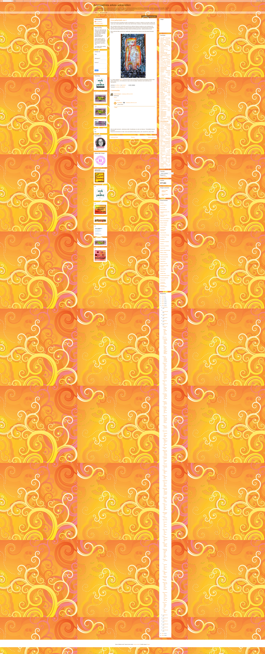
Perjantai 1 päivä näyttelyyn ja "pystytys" (165, 396)
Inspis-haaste (163, 232)
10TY (164, 37)
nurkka (161, 129)
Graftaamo (162, 66)
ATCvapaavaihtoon (164, 58)
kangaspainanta (167, 86)
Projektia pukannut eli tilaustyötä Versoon (165, 410)
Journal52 (162, 86)
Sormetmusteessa (164, 277)
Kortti (169, 91)
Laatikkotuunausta (163, 104)
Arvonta (162, 54)
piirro (165, 134)
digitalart (164, 61)
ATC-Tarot (168, 57)
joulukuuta (165, 307)
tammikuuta (165, 630)
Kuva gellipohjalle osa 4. (165, 610)
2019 (163, 298)
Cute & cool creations (165, 218)
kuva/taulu (117, 87)
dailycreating (168, 60)
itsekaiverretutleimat (164, 80)
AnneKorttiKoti (163, 205)
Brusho (168, 59)
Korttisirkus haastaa (164, 241)
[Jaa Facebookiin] (133, 85)
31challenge (168, 38)
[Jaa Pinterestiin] (134, 85)
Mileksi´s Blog (163, 252)
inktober (169, 73)
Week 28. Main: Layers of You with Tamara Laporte (165, 367)
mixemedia (162, 124)
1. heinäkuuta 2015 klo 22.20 (131, 102)
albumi (161, 43)
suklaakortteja (162, 149)
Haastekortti (163, 69)
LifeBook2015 (163, 112)
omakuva (161, 132)
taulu (161, 153)
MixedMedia (122, 87)
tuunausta (168, 158)
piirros (169, 134)
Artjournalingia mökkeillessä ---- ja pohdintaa (165, 442)
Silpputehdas (163, 269)
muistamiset (162, 126)
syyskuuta (165, 317)
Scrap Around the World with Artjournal (165, 507)
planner (166, 135)
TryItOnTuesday (163, 157)
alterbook (162, 44)
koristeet (161, 91)
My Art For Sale (103, 12)
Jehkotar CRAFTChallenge (165, 82)
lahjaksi (168, 107)
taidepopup (168, 150)
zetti (165, 167)
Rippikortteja (165, 381)
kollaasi (169, 90)
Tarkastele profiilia (99, 23)
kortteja (165, 91)
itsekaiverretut (163, 79)
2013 (163, 635)
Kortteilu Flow (163, 237)
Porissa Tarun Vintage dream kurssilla (165, 359)
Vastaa (115, 97)
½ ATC (161, 37)
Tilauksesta (167, 155)
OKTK (169, 129)
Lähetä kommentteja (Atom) (134, 141)
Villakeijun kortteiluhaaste (163, 286)
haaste (168, 66)
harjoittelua (168, 71)
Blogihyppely (162, 59)
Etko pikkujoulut (167, 64)
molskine (161, 125)
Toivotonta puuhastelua (163, 283)
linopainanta (163, 116)
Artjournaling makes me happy (165, 532)
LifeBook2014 (163, 111)
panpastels (162, 133)
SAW (161, 142)
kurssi (169, 98)
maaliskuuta (165, 623)
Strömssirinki (162, 148)
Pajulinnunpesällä (164, 256)
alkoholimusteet (167, 43)
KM (166, 90)
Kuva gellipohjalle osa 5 (165, 573)
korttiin (166, 95)
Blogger (148, 644)
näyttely (165, 129)
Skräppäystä (163, 146)
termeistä (161, 155)
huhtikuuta (165, 620)
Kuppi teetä (162, 248)
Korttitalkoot (162, 98)
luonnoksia (168, 116)
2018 (163, 300)
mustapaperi (168, 126)
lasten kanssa (165, 108)
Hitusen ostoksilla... (165, 560)
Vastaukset (117, 100)
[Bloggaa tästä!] (130, 85)
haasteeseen (163, 67)
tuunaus (161, 158)
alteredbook (167, 44)
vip (160, 162)
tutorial (169, 157)
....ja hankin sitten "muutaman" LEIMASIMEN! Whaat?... (165, 350)
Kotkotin (162, 243)
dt (160, 62)
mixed (169, 119)
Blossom (164, 337)
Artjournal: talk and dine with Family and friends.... (165, 586)
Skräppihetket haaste (164, 275)
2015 (163, 305)
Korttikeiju (162, 239)
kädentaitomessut (163, 102)
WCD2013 (162, 164)
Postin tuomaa (165, 517)
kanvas (165, 87)
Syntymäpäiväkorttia (165, 467)
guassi (165, 66)
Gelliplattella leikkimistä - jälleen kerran (165, 483)
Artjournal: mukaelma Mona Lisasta (165, 499)
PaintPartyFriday (167, 132)
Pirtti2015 (162, 135)
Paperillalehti (163, 259)
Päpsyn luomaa (163, 263)
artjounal (162, 51)
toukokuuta (165, 617)
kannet (161, 87)
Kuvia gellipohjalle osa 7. (165, 471)
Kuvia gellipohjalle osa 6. (165, 477)
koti (166, 98)
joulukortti (168, 84)
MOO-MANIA (167, 125)
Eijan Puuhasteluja (164, 220)
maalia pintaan (165, 117)
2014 (166, 37)
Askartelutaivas (163, 209)
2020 (163, 296)
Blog (96, 12)
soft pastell (162, 147)
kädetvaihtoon (163, 103)
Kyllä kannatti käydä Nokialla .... (165, 545)
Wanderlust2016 (163, 163)
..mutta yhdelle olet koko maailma (165, 332)
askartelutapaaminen (164, 55)
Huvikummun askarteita (163, 230)
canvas (161, 60)
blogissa (121, 79)
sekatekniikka (167, 143)
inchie (161, 73)
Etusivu (133, 137)
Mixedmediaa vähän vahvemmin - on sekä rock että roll (165, 596)
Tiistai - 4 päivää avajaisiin (165, 427)
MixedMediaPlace (163, 122)
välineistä (164, 162)
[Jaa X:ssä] (131, 85)
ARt (169, 45)
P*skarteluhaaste (164, 254)
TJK (161, 156)
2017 (163, 301)
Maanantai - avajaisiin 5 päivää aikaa (165, 433)
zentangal (162, 167)
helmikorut (162, 72)
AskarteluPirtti (167, 54)
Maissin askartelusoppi (165, 250)
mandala (168, 118)
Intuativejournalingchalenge (164, 77)
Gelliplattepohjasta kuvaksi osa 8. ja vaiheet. (165, 460)
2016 (168, 37)
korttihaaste (162, 95)
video (169, 161)
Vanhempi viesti (152, 137)
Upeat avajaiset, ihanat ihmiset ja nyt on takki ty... (165, 387)
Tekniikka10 (162, 154)
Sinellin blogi (163, 273)
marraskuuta (165, 311)
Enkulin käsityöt (163, 222)
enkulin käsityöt (117, 94)
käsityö (169, 103)
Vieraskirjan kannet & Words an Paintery (165, 523)
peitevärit (161, 134)
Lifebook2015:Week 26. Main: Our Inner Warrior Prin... (165, 553)
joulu (169, 83)
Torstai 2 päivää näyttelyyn (165, 403)
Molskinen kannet (165, 577)
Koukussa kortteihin (164, 245)
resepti (169, 140)
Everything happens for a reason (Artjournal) (165, 375)
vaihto (166, 161)
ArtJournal (163, 53)
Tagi (169, 149)
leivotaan (161, 110)
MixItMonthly (167, 124)
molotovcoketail (136, 644)
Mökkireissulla (165, 448)
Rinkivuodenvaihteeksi (165, 141)
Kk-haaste (162, 88)
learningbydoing (163, 109)
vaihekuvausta (162, 161)
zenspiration (168, 165)
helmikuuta (165, 626)
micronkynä (162, 119)
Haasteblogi (162, 227)
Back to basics (164, 580)
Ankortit (162, 203)
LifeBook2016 (163, 114)
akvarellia (168, 42)
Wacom (169, 162)
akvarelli (161, 42)
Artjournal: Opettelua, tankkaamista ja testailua (165, 492)
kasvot (169, 87)
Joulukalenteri (163, 84)
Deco (161, 61)
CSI (164, 60)
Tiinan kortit (162, 279)
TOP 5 (167, 156)
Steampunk (168, 147)
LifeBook (168, 110)
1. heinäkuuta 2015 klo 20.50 (127, 94)
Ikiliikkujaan (168, 72)
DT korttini (164, 62)
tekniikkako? (168, 154)
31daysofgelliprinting (164, 39)
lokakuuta (165, 314)
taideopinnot (162, 150)
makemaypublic (163, 118)
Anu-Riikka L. (120, 102)
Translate (165, 176)
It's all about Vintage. (164, 234)
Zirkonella (162, 288)
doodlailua (168, 61)
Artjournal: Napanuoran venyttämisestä (165, 453)
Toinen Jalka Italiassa (165, 191)
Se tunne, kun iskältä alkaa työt (165, 605)
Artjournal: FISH (165, 327)
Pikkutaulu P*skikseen (165, 513)
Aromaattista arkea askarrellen (112, 5)
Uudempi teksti (114, 137)
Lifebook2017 (163, 115)
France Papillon (163, 225)
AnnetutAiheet (163, 45)
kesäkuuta (165, 614)
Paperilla (168, 133)
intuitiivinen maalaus (165, 78)
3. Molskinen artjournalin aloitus (165, 566)
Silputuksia (162, 271)
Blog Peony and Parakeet (163, 216)
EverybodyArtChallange (164, 65)
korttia (169, 94)
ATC (161, 57)
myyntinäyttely (167, 127)
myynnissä (162, 127)
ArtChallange (168, 50)
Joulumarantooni (164, 85)
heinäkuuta (165, 323)
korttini (169, 95)
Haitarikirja (162, 70)
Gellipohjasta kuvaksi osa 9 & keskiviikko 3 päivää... (165, 419)
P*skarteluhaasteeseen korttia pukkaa (165, 341)
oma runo (162, 130)
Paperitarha (162, 261)
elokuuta (165, 320)
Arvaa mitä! (162, 207)
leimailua (168, 109)
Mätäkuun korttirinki (165, 128)
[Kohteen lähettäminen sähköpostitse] (129, 85)
